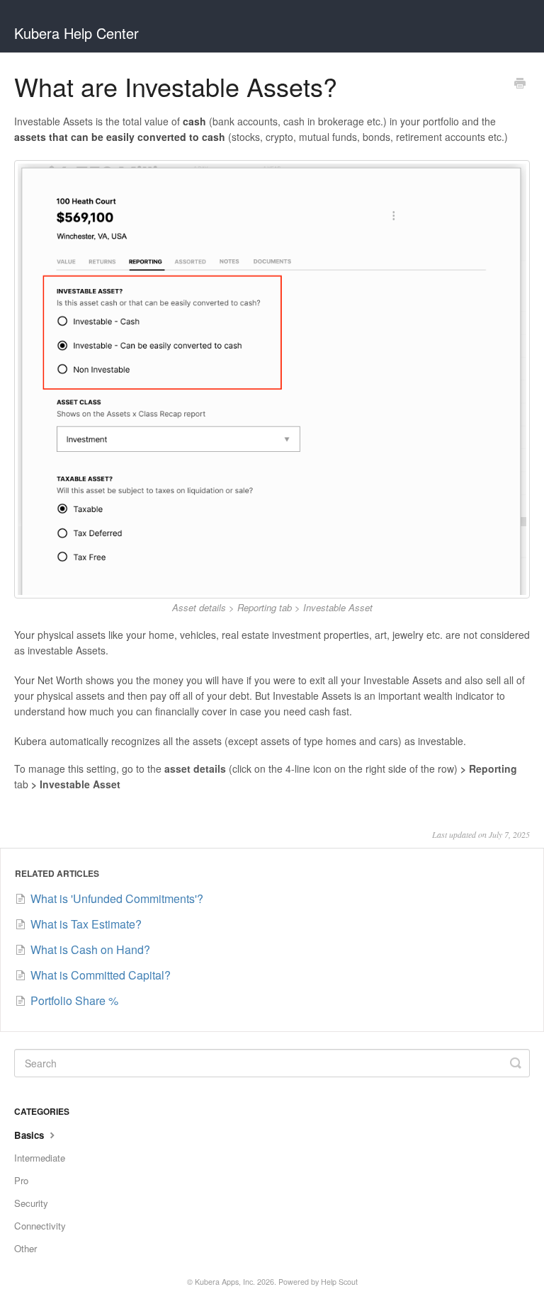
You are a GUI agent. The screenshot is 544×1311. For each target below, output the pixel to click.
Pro (21, 1180)
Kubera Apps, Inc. (225, 1281)
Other (25, 1248)
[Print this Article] (520, 84)
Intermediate (39, 1157)
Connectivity (40, 1225)
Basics (30, 1135)
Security (31, 1203)
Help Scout (339, 1281)
